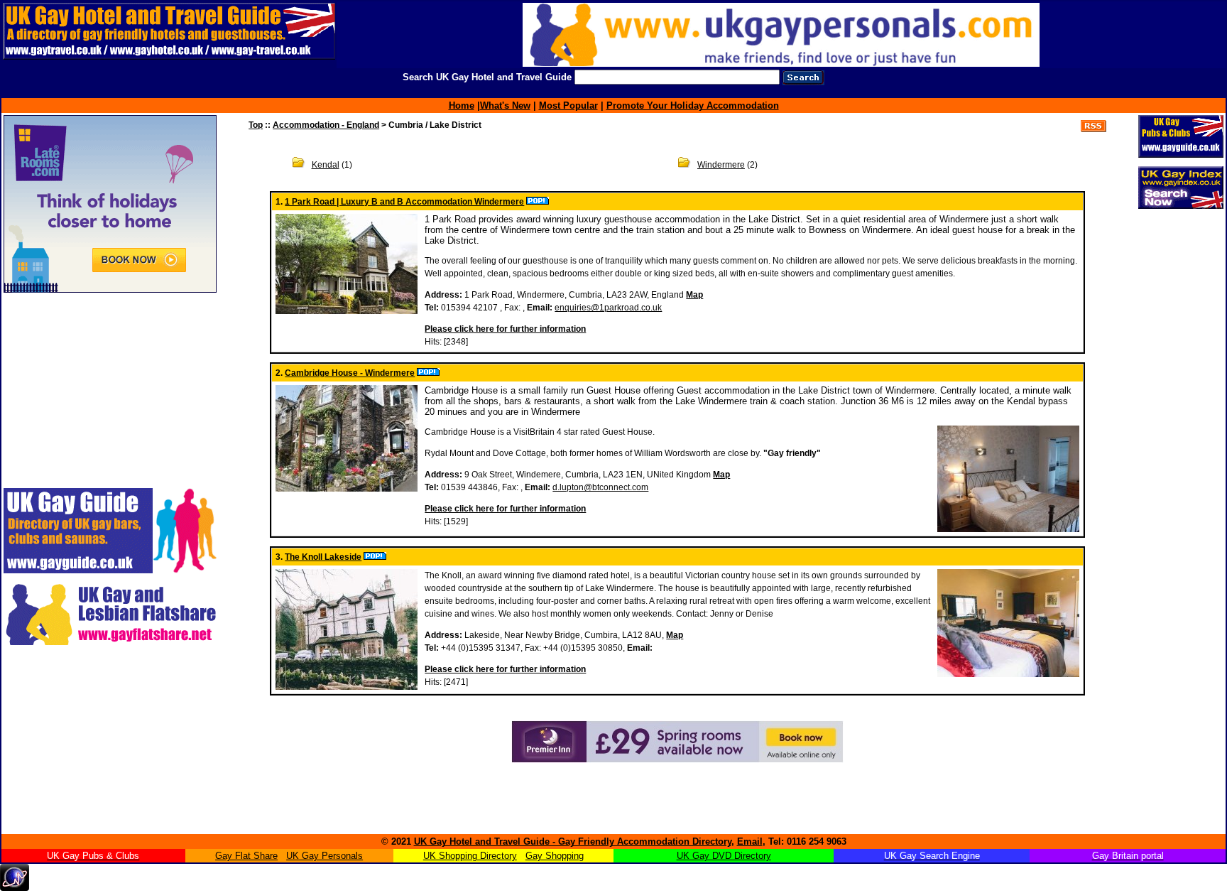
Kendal (325, 165)
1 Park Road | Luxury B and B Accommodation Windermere (404, 202)
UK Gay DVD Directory (724, 855)
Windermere (721, 165)
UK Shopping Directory (470, 855)
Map (694, 295)
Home (461, 105)
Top (256, 125)
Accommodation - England (326, 125)
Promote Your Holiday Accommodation (692, 105)
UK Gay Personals (324, 855)
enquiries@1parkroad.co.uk (608, 308)
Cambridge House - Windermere (350, 373)
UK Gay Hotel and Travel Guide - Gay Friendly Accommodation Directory (572, 841)
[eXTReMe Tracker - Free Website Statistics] (14, 887)
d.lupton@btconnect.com (600, 487)
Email (750, 841)
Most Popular (568, 105)
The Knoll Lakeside (323, 557)
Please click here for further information (505, 329)
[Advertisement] (92, 743)
